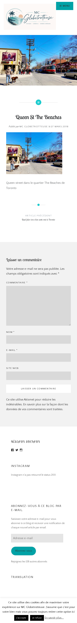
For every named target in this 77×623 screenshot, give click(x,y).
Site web (12, 368)
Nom (10, 332)
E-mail (12, 350)
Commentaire (17, 282)
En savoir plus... (54, 617)
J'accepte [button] (21, 617)
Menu (66, 6)
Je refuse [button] (37, 617)
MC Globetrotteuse (33, 126)
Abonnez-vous (23, 550)
